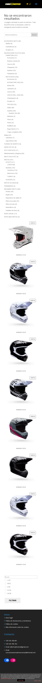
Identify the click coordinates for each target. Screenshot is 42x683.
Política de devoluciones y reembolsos (18, 621)
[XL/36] (5, 590)
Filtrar (12, 600)
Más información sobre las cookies (17, 627)
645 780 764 (13, 644)
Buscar (34, 35)
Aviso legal (9, 618)
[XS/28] (5, 593)
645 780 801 (13, 641)
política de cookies (6, 678)
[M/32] (5, 583)
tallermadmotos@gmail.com (19, 647)
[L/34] (5, 580)
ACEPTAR (21, 680)
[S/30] (5, 586)
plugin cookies (37, 680)
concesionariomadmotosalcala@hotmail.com (21, 653)
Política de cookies (12, 624)
